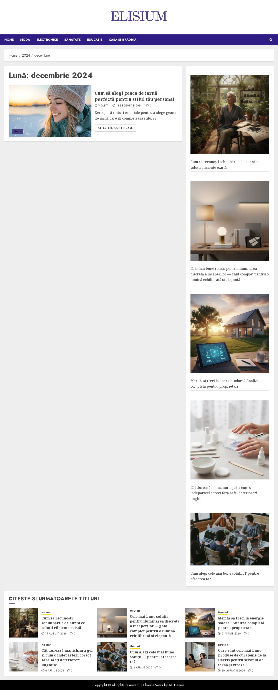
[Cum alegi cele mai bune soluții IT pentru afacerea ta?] (229, 539)
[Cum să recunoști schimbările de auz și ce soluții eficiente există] (229, 114)
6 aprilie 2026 (54, 671)
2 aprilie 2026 (142, 668)
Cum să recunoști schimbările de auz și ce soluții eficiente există (63, 623)
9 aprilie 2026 (231, 634)
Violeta (103, 106)
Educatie (94, 39)
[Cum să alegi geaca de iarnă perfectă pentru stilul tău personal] (50, 111)
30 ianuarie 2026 (233, 671)
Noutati (46, 612)
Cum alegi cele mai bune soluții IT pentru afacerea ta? (153, 657)
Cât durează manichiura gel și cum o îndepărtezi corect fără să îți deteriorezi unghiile (223, 493)
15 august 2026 (56, 634)
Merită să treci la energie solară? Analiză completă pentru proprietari (224, 383)
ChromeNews (153, 685)
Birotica (223, 645)
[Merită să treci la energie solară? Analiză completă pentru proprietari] (229, 333)
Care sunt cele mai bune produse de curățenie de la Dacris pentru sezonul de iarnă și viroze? (242, 657)
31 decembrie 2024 (129, 106)
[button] (271, 39)
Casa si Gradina (122, 39)
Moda (25, 39)
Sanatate (72, 39)
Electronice (47, 39)
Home (9, 39)
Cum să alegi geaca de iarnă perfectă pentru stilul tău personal (134, 96)
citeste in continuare (115, 128)
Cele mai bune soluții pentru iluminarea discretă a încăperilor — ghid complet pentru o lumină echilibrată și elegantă (229, 274)
